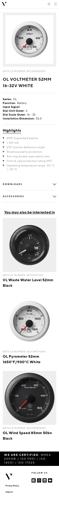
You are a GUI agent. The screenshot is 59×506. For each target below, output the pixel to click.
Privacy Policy (12, 485)
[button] (49, 4)
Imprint (9, 492)
